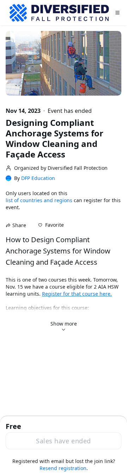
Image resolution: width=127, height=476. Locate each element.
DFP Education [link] (38, 178)
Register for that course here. (77, 293)
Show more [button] (63, 323)
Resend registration (63, 468)
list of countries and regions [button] (39, 200)
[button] (51, 225)
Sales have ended (63, 441)
